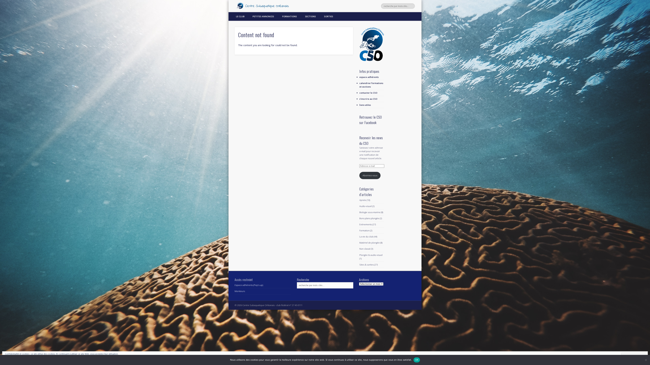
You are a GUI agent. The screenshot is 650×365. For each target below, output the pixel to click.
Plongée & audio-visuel (371, 255)
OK (416, 359)
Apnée (362, 200)
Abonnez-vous (370, 175)
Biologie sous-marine (369, 212)
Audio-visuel (365, 206)
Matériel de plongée (369, 242)
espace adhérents (369, 77)
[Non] (645, 360)
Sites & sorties (366, 264)
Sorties (328, 16)
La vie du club (366, 236)
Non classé (364, 248)
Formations (289, 16)
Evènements (365, 224)
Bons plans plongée (369, 218)
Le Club (240, 16)
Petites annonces (263, 16)
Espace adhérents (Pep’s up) (249, 285)
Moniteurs (240, 291)
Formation (364, 230)
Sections (310, 16)
